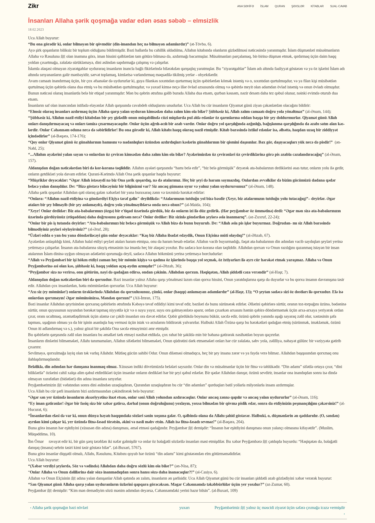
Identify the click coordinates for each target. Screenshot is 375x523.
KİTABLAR (317, 6)
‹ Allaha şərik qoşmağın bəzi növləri (59, 507)
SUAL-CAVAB (338, 6)
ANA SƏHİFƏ (245, 6)
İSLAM (264, 6)
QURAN (280, 6)
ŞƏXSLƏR (297, 6)
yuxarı (184, 507)
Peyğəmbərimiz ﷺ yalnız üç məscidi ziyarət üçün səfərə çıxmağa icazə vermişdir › (280, 510)
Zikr (33, 6)
